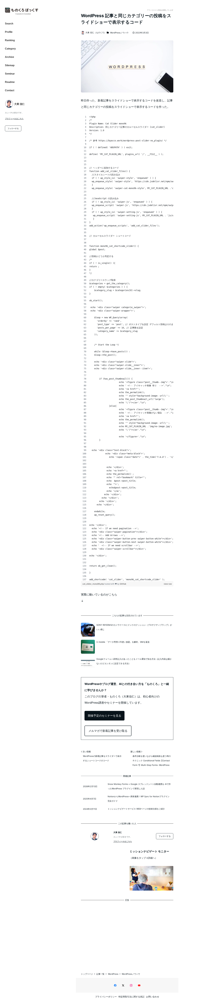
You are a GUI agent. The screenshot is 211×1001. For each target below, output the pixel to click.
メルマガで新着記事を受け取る (108, 730)
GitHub (123, 584)
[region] (127, 348)
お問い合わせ (152, 996)
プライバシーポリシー (106, 996)
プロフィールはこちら (14, 118)
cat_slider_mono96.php (93, 584)
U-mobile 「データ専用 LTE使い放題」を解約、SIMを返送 (123, 642)
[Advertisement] (127, 933)
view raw (168, 584)
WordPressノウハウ (119, 32)
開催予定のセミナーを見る (104, 715)
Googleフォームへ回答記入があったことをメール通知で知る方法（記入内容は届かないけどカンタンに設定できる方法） (134, 661)
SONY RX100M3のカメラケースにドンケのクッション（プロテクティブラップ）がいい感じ (134, 627)
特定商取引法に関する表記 (131, 996)
